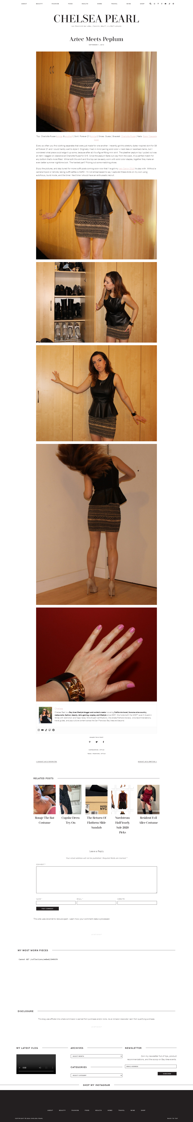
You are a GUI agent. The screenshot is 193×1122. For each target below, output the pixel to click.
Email (80, 899)
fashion (96, 753)
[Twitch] (50, 730)
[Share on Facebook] (103, 742)
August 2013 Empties (147, 761)
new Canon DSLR (127, 168)
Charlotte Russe (128, 136)
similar (59, 136)
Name (39, 899)
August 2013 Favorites (47, 761)
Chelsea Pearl (96, 19)
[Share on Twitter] (96, 742)
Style (102, 749)
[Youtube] (42, 730)
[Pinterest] (53, 730)
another (68, 136)
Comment (41, 864)
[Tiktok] (46, 730)
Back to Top (172, 1118)
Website (121, 899)
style (103, 753)
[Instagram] (39, 730)
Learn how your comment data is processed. (89, 918)
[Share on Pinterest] (89, 742)
